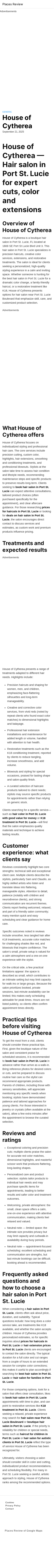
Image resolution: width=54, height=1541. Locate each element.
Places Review (12, 4)
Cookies (9, 1502)
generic (7, 112)
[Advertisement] (27, 58)
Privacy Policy (13, 1505)
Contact (9, 1509)
